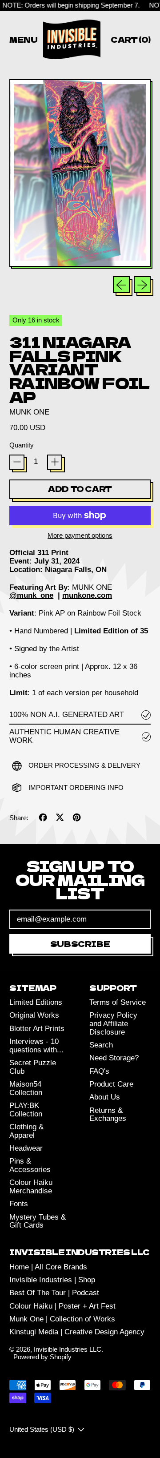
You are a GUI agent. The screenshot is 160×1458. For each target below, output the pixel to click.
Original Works (34, 1015)
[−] (16, 462)
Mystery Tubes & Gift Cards (37, 1221)
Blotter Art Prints (36, 1028)
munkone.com (87, 595)
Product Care (111, 1084)
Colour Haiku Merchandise (30, 1186)
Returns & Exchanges (107, 1114)
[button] (80, 174)
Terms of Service (117, 1002)
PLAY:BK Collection (25, 1109)
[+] (54, 462)
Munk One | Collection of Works (62, 1319)
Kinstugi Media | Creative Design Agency (76, 1332)
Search (101, 1045)
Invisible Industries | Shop (52, 1280)
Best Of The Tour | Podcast (54, 1293)
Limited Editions (35, 1002)
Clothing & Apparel (26, 1131)
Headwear (26, 1148)
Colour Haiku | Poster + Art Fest (62, 1306)
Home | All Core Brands (48, 1267)
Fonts (18, 1204)
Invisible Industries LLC (67, 1349)
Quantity (21, 445)
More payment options (80, 535)
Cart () (130, 41)
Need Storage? (114, 1058)
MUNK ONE (29, 412)
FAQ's (99, 1071)
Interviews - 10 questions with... (36, 1045)
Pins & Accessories (30, 1165)
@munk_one (31, 595)
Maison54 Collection (25, 1088)
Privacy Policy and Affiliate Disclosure (113, 1023)
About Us (104, 1097)
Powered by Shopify (42, 1357)
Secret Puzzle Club (32, 1067)
